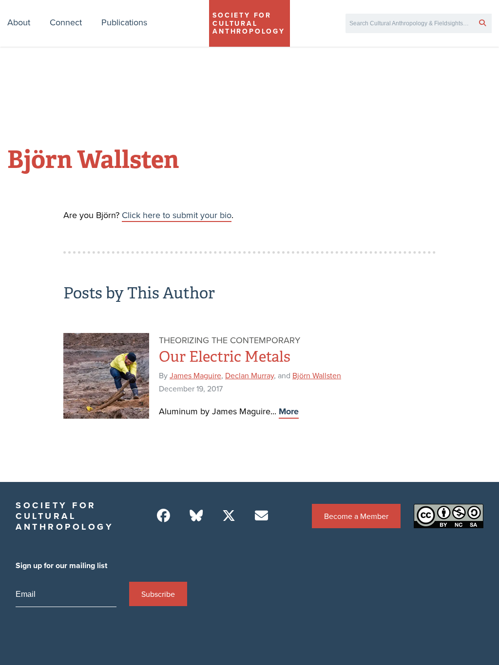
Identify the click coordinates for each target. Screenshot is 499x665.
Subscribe (158, 594)
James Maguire (195, 375)
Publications (124, 22)
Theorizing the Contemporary (229, 340)
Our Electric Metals (224, 357)
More (289, 411)
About (18, 22)
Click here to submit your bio (176, 215)
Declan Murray (249, 375)
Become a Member (356, 516)
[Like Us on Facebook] (163, 515)
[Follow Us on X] (228, 515)
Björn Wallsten (316, 375)
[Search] (482, 22)
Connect (66, 22)
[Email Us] (261, 515)
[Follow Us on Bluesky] (196, 515)
